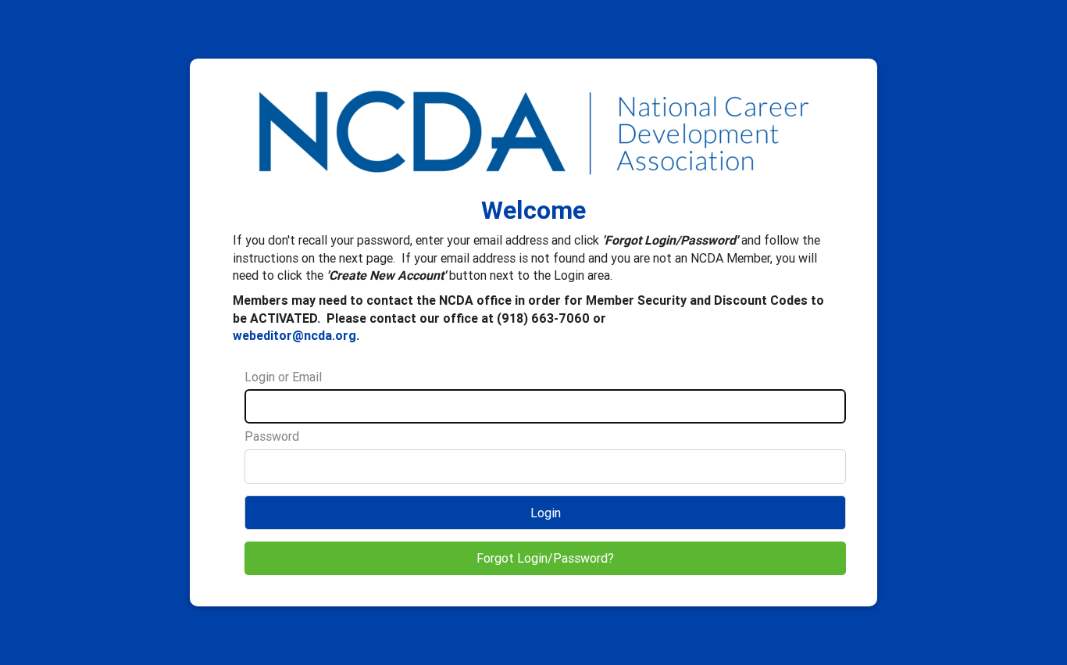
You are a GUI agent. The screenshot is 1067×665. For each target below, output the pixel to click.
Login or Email (283, 376)
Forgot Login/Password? (545, 558)
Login (545, 512)
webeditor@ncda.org (294, 335)
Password (271, 436)
